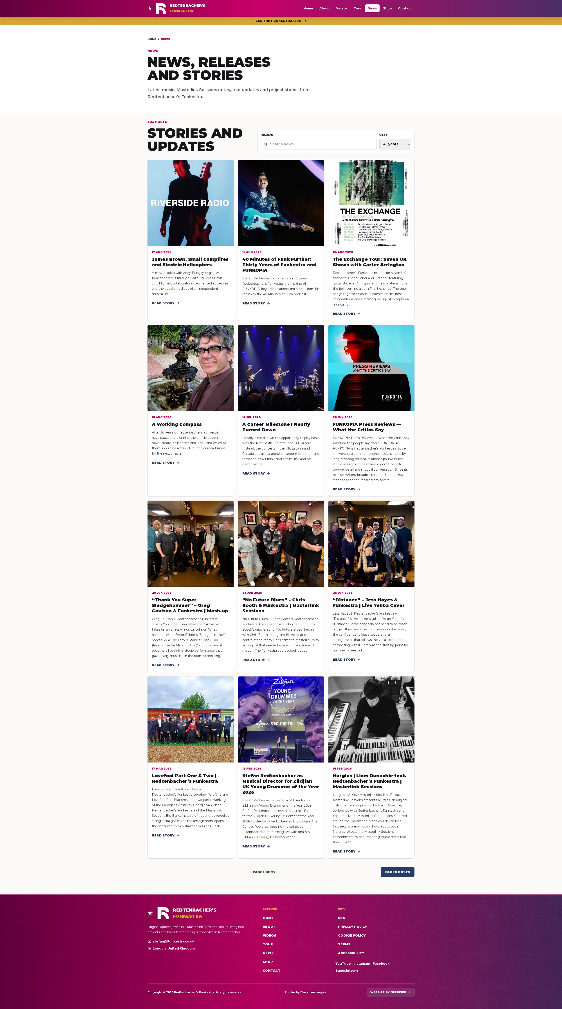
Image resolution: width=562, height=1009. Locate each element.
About (324, 8)
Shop (387, 8)
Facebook (381, 964)
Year (383, 135)
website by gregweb (388, 992)
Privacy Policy (352, 927)
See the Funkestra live (278, 21)
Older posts (397, 872)
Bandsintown (346, 971)
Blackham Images (313, 992)
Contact (405, 8)
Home (308, 8)
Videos (342, 8)
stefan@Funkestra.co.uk (173, 941)
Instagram (361, 964)
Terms (344, 944)
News (372, 8)
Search (267, 135)
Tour (358, 8)
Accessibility (351, 953)
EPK (341, 918)
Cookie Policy (352, 935)
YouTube (343, 964)
